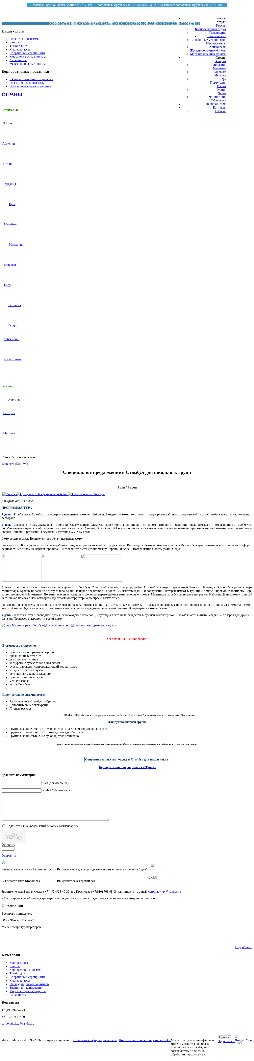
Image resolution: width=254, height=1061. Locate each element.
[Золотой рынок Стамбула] (86, 494)
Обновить (8, 844)
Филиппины (217, 96)
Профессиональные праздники (30, 86)
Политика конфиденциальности (95, 1040)
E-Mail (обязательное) (56, 790)
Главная (221, 18)
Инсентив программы (24, 38)
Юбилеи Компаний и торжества (31, 79)
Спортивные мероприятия (208, 39)
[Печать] (8, 464)
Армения (8, 143)
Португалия (218, 82)
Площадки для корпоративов (29, 984)
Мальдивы (16, 244)
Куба (12, 204)
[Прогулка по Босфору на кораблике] (42, 494)
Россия (221, 86)
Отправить (9, 855)
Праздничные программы (27, 82)
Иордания (219, 64)
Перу (222, 79)
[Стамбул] (9, 494)
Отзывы (220, 111)
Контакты (219, 107)
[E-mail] (22, 464)
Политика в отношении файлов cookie (145, 1040)
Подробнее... (243, 947)
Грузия (7, 163)
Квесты (221, 25)
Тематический (216, 36)
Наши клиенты (216, 104)
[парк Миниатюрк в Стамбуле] (23, 625)
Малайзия (219, 68)
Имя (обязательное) (55, 783)
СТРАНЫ (12, 94)
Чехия (222, 93)
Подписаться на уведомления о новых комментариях (42, 826)
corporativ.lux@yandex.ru (114, 5)
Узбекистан (218, 100)
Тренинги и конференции (27, 987)
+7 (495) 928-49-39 (145, 5)
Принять (224, 1037)
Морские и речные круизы (208, 54)
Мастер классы (216, 43)
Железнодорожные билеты (208, 50)
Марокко (220, 71)
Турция (221, 89)
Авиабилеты (217, 47)
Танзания (14, 305)
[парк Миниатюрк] (57, 625)
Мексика (220, 75)
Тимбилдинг (217, 32)
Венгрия (220, 61)
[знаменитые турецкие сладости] (94, 625)
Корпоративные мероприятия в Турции (127, 767)
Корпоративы (19, 962)
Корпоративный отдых (210, 29)
